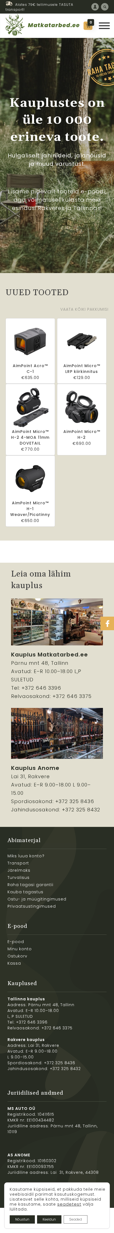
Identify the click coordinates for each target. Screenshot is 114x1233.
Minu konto (19, 949)
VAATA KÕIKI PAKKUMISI (84, 309)
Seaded (75, 1219)
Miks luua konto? (26, 856)
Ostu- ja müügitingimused (36, 899)
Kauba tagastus (25, 892)
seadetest (69, 1204)
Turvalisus (18, 877)
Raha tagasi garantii (30, 884)
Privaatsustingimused (31, 906)
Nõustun (22, 1219)
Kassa (14, 963)
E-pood (15, 941)
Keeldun (49, 1219)
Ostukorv (17, 956)
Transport (18, 863)
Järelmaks (18, 870)
